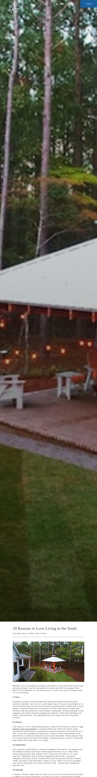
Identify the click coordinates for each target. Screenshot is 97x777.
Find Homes (47, 4)
